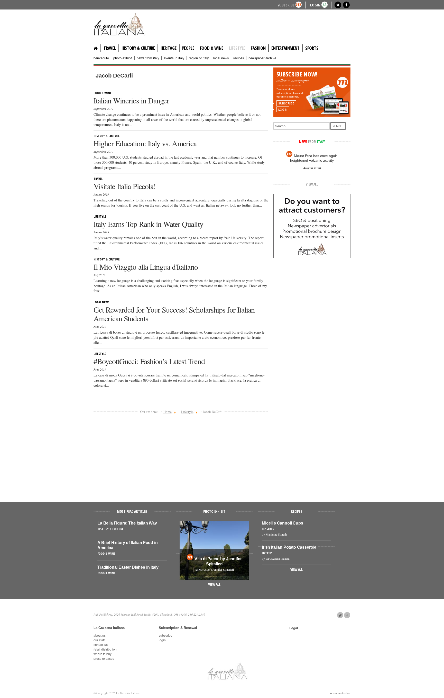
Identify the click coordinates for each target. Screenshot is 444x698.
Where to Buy (103, 654)
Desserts (268, 529)
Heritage (169, 48)
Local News (221, 58)
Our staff (99, 640)
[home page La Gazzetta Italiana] (227, 670)
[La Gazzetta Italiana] (124, 24)
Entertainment (285, 48)
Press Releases (104, 658)
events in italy (174, 58)
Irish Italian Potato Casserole (289, 547)
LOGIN (315, 4)
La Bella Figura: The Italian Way (127, 523)
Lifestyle (237, 48)
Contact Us (101, 644)
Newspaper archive (262, 58)
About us (100, 635)
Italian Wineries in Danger (131, 100)
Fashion (258, 48)
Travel (110, 48)
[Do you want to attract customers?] (311, 225)
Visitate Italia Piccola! (125, 186)
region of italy (199, 58)
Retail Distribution (105, 649)
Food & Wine (211, 48)
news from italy (148, 58)
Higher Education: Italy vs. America (145, 143)
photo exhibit (122, 58)
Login (162, 640)
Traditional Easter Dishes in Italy (128, 567)
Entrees (267, 553)
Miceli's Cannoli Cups (282, 523)
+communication (340, 693)
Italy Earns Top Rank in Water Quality (148, 224)
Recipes (238, 58)
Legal (293, 628)
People (188, 48)
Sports (311, 48)
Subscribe (286, 4)
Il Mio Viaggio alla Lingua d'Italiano (146, 266)
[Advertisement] (181, 455)
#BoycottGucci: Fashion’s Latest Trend (149, 361)
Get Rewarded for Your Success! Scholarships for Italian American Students (174, 313)
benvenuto (101, 58)
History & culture (138, 48)
